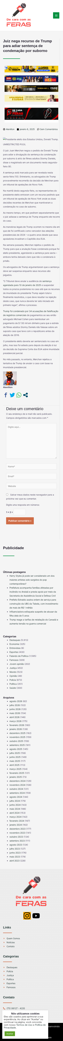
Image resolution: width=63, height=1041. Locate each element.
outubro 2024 (16, 789)
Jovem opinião (16, 664)
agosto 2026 (15, 701)
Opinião (13, 676)
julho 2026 (14, 705)
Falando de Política (18, 656)
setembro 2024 (17, 793)
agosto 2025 (15, 749)
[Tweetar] (12, 395)
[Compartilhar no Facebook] (5, 395)
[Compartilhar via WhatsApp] (19, 395)
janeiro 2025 (15, 777)
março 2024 (15, 816)
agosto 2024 (15, 797)
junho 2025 (15, 757)
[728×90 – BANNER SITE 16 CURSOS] (31, 68)
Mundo (12, 672)
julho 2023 (14, 848)
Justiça (13, 668)
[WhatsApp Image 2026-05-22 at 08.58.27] (31, 88)
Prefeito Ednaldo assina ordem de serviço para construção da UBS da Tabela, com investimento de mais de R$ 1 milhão (33, 603)
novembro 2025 (17, 737)
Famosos (13, 660)
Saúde (12, 688)
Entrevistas (14, 648)
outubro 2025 (16, 741)
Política (13, 684)
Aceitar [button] (9, 1033)
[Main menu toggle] (56, 15)
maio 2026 (14, 713)
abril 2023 (14, 860)
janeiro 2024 (15, 824)
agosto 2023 (15, 844)
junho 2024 (15, 805)
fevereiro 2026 (16, 725)
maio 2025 (14, 761)
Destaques (14, 640)
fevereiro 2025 (16, 773)
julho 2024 (14, 801)
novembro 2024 (17, 785)
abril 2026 (14, 717)
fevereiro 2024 (16, 820)
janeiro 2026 (15, 729)
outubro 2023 (16, 836)
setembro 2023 (17, 840)
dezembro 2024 (17, 781)
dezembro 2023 (17, 828)
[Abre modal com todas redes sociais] (25, 395)
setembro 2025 (17, 745)
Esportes (13, 652)
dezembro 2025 (17, 733)
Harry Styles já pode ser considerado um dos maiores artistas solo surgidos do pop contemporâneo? (31, 579)
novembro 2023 (17, 832)
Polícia (12, 680)
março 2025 (15, 769)
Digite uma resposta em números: (23, 504)
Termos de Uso (24, 1025)
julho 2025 (14, 753)
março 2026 (15, 721)
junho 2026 (15, 709)
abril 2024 (14, 812)
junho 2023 (15, 852)
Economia (14, 644)
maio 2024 (14, 809)
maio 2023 (14, 856)
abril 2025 (14, 765)
